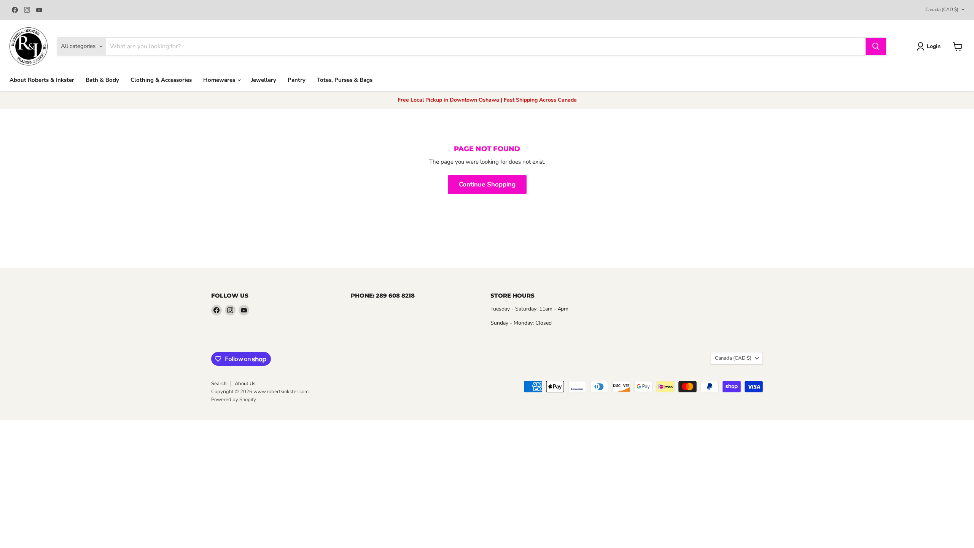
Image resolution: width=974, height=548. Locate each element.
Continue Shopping (487, 184)
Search (218, 383)
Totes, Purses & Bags (344, 80)
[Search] (876, 46)
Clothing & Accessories (161, 80)
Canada (941, 9)
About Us (245, 383)
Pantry (297, 80)
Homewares (220, 80)
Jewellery (263, 80)
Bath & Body (102, 80)
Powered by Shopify (233, 399)
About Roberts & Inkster (42, 80)
